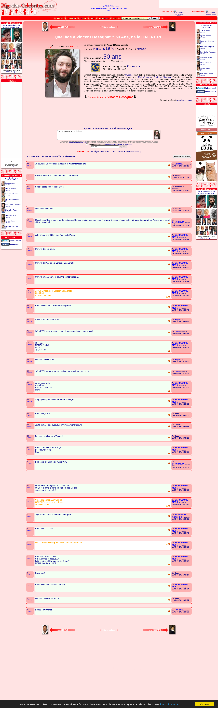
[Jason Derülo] (45, 31)
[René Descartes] (172, 31)
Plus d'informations (169, 704)
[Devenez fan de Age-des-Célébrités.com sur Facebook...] (5, 244)
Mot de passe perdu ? (179, 15)
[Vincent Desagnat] (157, 139)
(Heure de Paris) (11, 167)
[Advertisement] (188, 4)
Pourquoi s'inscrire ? (211, 15)
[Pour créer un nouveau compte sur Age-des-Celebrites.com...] (211, 13)
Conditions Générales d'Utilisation (118, 144)
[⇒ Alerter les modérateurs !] (169, 165)
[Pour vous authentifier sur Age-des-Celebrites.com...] (179, 13)
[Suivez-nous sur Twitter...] (5, 240)
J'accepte (204, 704)
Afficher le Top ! (11, 72)
